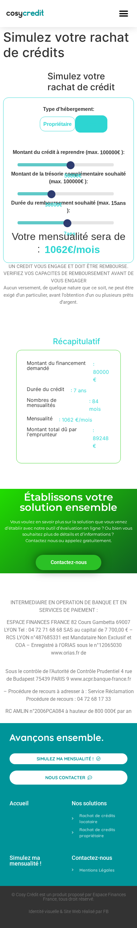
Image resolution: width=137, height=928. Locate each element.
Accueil (19, 803)
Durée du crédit (45, 389)
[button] (123, 13)
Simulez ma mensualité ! (25, 860)
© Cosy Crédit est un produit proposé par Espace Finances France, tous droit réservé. (68, 897)
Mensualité (40, 419)
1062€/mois (72, 249)
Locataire (91, 124)
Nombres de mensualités (41, 402)
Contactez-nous (92, 857)
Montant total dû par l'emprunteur (52, 432)
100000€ (110, 152)
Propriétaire (57, 124)
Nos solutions (89, 803)
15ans (118, 203)
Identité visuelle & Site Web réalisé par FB (69, 911)
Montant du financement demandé (56, 365)
